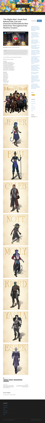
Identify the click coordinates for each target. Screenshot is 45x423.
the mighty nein (6, 381)
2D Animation (5, 13)
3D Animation (12, 13)
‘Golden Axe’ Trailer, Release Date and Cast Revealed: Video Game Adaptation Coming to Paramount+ (35, 28)
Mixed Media (29, 13)
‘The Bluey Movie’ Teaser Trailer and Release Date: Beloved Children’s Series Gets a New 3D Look (35, 86)
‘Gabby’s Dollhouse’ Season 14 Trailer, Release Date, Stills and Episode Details (35, 41)
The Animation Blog (12, 29)
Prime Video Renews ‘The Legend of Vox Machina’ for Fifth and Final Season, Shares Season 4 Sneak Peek (22, 385)
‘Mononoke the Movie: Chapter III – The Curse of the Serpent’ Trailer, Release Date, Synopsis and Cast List (35, 52)
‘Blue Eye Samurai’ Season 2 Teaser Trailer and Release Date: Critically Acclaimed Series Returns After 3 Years (35, 35)
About (34, 13)
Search (39, 20)
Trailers (17, 13)
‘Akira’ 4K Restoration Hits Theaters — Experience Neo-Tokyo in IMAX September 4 (35, 47)
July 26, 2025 (5, 29)
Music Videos (23, 13)
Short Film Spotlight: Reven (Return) (35, 73)
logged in (8, 394)
